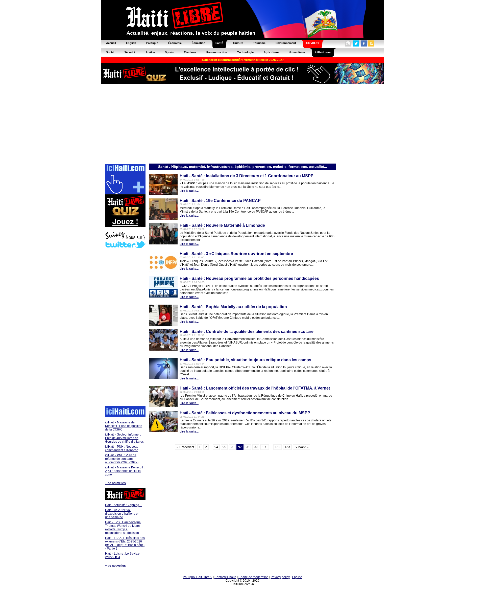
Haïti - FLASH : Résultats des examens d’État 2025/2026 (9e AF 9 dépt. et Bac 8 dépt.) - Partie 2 (125, 543)
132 (277, 447)
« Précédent (185, 447)
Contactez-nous (225, 577)
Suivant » (301, 447)
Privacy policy (280, 577)
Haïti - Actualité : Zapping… (123, 505)
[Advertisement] (242, 123)
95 (224, 447)
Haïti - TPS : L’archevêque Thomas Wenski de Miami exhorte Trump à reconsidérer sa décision (123, 527)
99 (255, 447)
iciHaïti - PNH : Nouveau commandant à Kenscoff (121, 448)
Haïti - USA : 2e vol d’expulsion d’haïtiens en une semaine (122, 513)
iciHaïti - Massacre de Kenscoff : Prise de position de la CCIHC (123, 426)
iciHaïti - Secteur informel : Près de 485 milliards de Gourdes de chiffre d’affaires (124, 438)
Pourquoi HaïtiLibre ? (197, 577)
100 (264, 447)
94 (216, 447)
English (297, 577)
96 (232, 447)
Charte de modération (253, 577)
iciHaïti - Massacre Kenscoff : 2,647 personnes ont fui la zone (124, 471)
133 (287, 447)
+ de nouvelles (115, 483)
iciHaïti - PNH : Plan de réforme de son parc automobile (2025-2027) (121, 458)
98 (247, 447)
